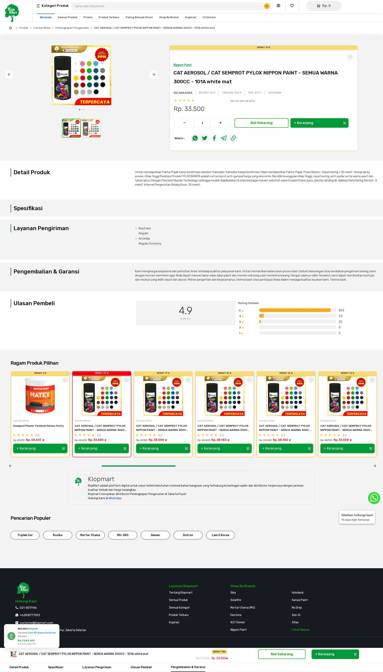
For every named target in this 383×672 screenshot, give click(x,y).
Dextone (236, 615)
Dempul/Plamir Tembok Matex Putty (38, 425)
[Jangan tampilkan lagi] (51, 628)
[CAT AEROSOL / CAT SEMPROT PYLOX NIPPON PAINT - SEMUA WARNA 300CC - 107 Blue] (224, 396)
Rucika (57, 535)
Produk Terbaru (179, 615)
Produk (23, 27)
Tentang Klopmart (180, 592)
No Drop (297, 607)
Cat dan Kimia (42, 27)
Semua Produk (178, 600)
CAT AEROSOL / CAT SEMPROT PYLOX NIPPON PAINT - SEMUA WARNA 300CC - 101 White (101, 428)
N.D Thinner (237, 622)
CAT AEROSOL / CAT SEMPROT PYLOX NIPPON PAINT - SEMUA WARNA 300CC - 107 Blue (223, 428)
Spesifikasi (55, 667)
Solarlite (235, 600)
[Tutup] (56, 628)
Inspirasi (174, 622)
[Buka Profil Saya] (279, 6)
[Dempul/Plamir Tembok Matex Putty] (40, 396)
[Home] (11, 28)
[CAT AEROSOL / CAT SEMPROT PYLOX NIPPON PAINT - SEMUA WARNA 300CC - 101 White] (102, 396)
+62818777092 (30, 615)
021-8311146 (28, 608)
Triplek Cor (25, 535)
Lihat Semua (300, 629)
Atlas (295, 622)
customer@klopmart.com (36, 622)
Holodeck (298, 592)
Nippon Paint (238, 629)
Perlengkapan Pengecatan (72, 27)
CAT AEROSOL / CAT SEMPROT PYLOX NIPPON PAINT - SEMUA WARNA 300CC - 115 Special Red (162, 428)
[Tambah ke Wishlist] (65, 380)
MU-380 (122, 535)
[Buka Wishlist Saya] (293, 6)
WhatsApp (115, 498)
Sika (233, 592)
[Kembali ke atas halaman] (364, 568)
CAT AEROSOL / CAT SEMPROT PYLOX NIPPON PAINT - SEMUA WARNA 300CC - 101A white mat (154, 27)
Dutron (188, 535)
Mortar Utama (90, 535)
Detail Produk (19, 667)
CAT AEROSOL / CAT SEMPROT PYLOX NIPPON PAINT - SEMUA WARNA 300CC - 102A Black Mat (285, 428)
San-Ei (296, 615)
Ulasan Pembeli (141, 667)
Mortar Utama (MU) (242, 607)
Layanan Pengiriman (96, 667)
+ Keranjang (303, 123)
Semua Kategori (179, 607)
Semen (155, 535)
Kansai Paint (300, 600)
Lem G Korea (220, 535)
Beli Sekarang (261, 123)
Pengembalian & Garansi (188, 667)
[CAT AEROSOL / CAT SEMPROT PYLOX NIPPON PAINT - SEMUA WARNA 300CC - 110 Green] (347, 396)
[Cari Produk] (267, 6)
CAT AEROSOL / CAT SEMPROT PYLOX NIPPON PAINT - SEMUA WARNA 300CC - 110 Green (346, 428)
